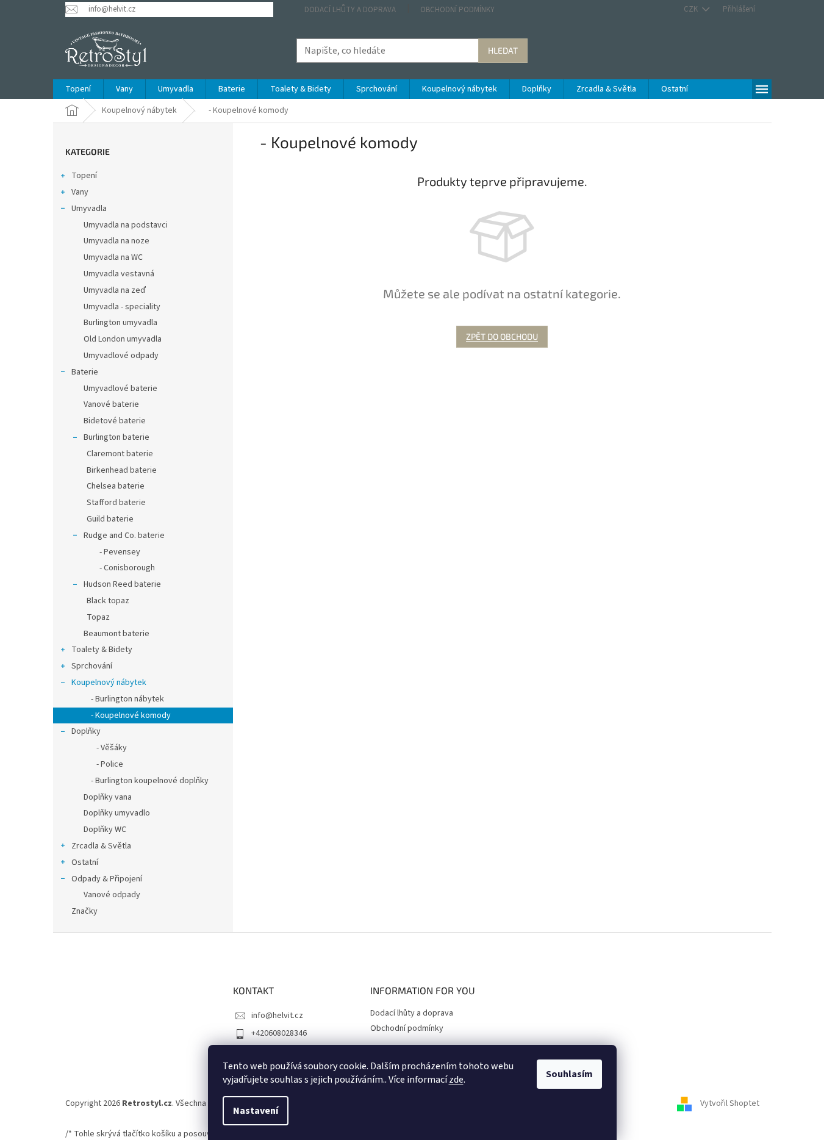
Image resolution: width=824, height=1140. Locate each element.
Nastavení (255, 1110)
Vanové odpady (112, 895)
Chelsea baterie (116, 486)
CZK (692, 9)
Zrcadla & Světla (101, 846)
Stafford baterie (116, 503)
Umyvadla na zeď (115, 290)
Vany (79, 192)
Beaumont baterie (116, 634)
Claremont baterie (120, 454)
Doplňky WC (105, 829)
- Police (103, 764)
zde (456, 1079)
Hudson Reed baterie (122, 584)
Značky (84, 911)
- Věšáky (105, 748)
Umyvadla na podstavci (126, 225)
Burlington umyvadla (120, 323)
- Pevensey (113, 552)
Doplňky (86, 731)
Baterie (84, 372)
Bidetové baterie (115, 421)
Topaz (98, 617)
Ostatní (84, 862)
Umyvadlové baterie (120, 388)
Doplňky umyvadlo (117, 813)
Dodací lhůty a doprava (350, 9)
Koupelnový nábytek (108, 682)
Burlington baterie (116, 437)
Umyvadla (89, 209)
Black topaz (108, 601)
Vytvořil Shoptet (729, 1103)
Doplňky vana (108, 797)
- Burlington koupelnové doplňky (146, 781)
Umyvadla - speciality (122, 307)
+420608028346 (279, 1033)
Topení (84, 176)
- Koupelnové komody (127, 715)
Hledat (503, 50)
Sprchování (91, 666)
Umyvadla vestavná (119, 274)
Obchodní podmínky (457, 9)
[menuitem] (78, 89)
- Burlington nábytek (124, 699)
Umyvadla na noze (116, 241)
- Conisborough (121, 568)
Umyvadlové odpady (121, 356)
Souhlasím (569, 1074)
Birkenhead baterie (122, 470)
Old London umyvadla (123, 339)
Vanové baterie (111, 404)
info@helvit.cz (277, 1015)
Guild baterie (110, 519)
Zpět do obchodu (502, 336)
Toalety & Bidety (101, 649)
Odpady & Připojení (106, 879)
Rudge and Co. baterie (124, 535)
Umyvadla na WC (113, 257)
